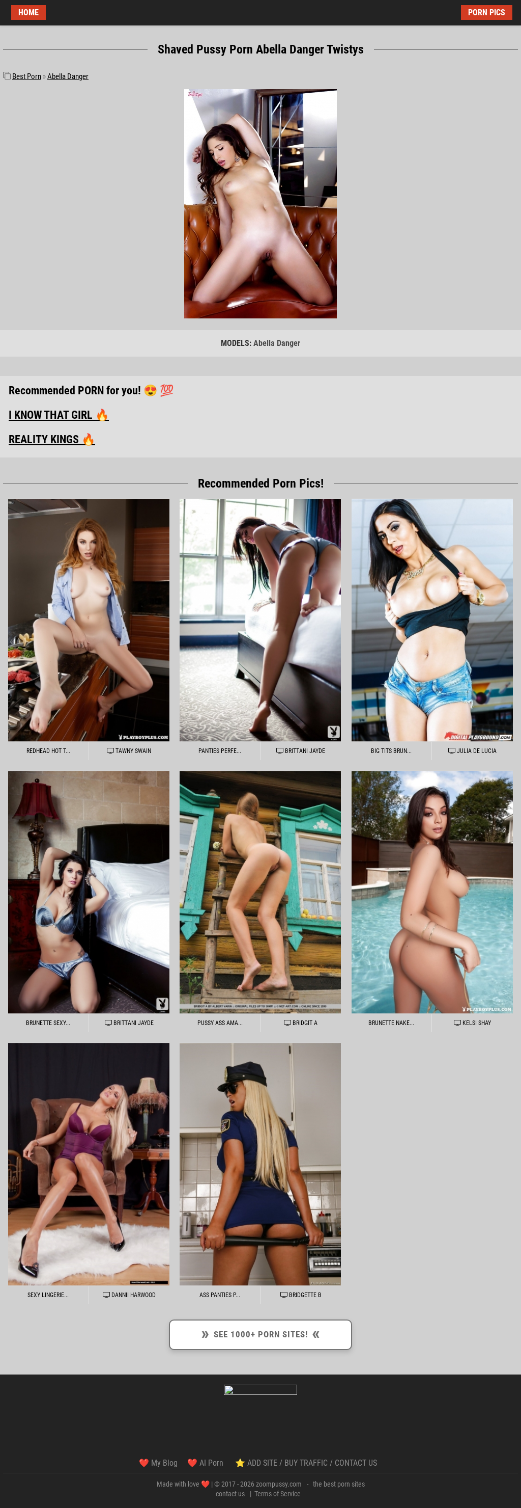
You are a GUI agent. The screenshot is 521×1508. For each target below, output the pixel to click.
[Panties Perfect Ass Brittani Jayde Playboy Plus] (260, 620)
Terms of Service (277, 1494)
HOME (28, 12)
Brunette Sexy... (48, 1023)
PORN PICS (486, 12)
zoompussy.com (279, 1484)
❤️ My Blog (158, 1463)
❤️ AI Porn (206, 1463)
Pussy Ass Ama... (220, 1023)
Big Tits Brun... (391, 751)
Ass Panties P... (219, 1295)
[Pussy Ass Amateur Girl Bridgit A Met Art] (260, 892)
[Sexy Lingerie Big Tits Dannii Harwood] (88, 1164)
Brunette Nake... (391, 1023)
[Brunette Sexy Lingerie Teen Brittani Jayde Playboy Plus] (88, 892)
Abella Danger (68, 76)
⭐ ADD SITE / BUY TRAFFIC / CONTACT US (306, 1463)
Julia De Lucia (476, 751)
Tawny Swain (132, 751)
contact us (230, 1494)
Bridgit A (304, 1023)
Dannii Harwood (133, 1295)
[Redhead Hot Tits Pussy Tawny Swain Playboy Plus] (88, 620)
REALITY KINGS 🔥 (52, 439)
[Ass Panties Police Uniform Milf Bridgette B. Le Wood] (260, 1164)
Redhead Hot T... (48, 751)
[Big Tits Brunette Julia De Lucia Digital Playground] (432, 620)
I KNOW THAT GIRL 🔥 (59, 415)
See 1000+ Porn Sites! (260, 1333)
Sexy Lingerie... (48, 1295)
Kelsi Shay (476, 1023)
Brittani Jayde (304, 751)
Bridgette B (304, 1295)
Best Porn (26, 76)
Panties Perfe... (219, 751)
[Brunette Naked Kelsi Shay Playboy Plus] (432, 892)
